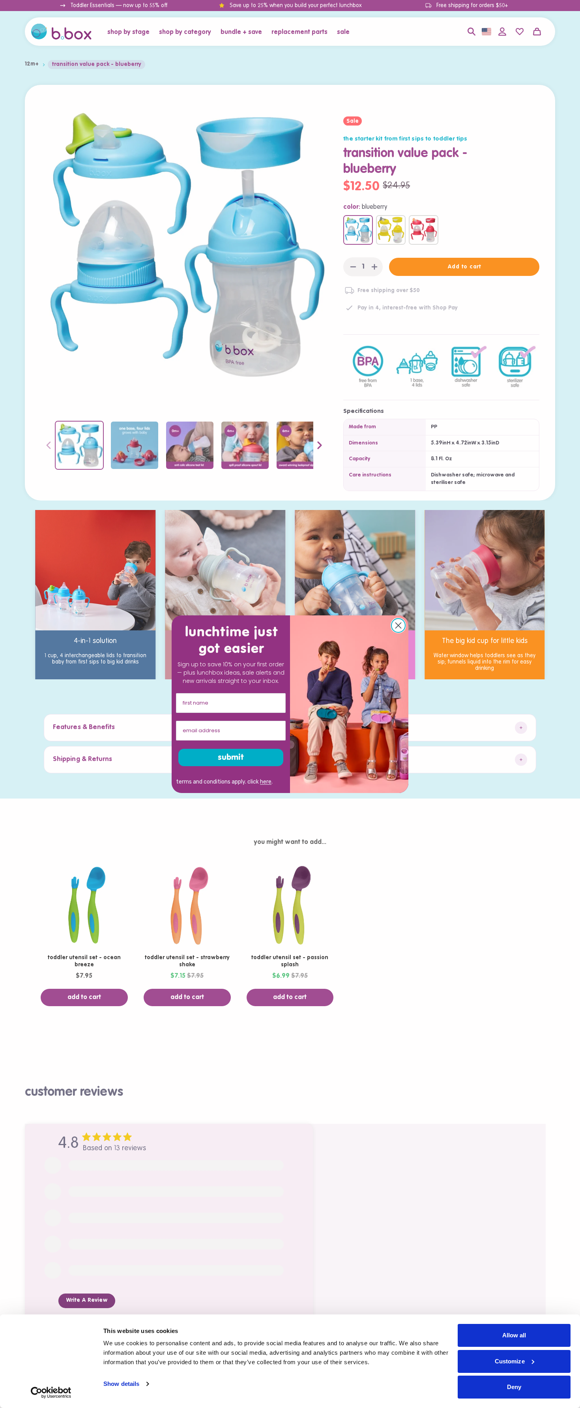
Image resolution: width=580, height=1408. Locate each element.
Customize (510, 1361)
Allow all (514, 1335)
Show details (121, 1383)
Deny (514, 1387)
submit (231, 757)
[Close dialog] (398, 625)
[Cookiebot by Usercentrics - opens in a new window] (51, 1393)
